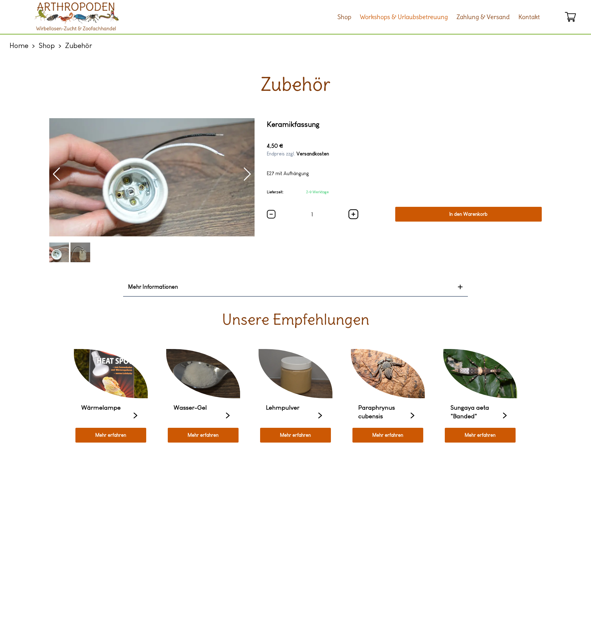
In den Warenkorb (468, 214)
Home (19, 45)
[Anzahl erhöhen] (271, 214)
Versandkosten (312, 153)
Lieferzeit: (275, 192)
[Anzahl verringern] (353, 214)
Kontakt (529, 17)
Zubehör (78, 45)
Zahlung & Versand (483, 17)
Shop (344, 17)
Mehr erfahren (110, 435)
